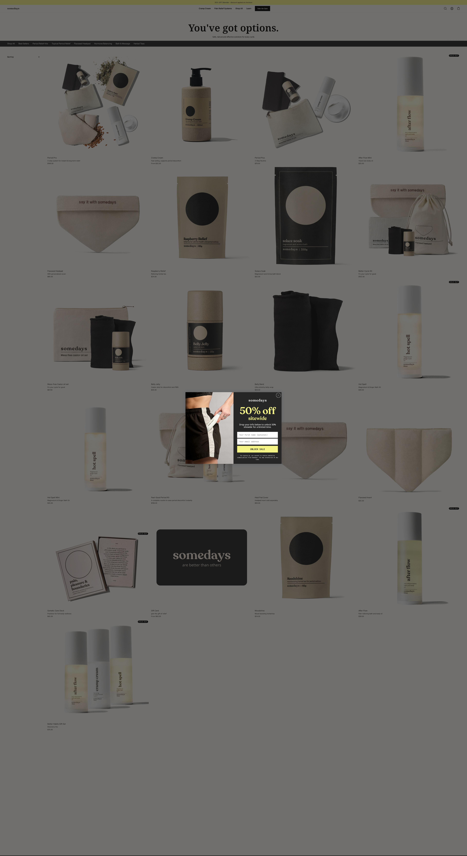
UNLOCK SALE (257, 449)
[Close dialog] (278, 395)
